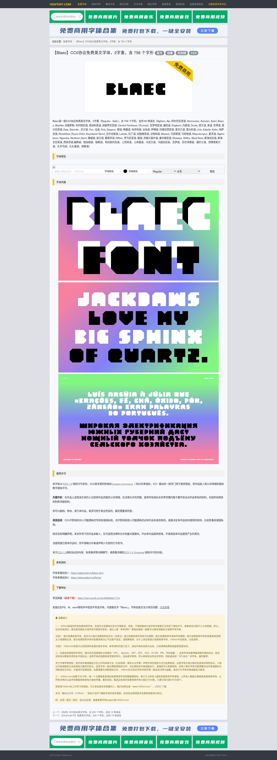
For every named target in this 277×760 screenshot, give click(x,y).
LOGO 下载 (160, 686)
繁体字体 (110, 4)
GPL (140, 652)
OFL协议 (183, 656)
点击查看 (164, 607)
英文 (159, 53)
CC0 (194, 53)
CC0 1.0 (62, 552)
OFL (116, 652)
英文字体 (124, 4)
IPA (162, 652)
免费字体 (82, 4)
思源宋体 (180, 4)
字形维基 (170, 652)
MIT (134, 652)
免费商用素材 (196, 4)
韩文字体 (152, 4)
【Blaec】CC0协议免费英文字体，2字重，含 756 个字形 (103, 41)
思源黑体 (166, 4)
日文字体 (138, 4)
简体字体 (96, 4)
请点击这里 (85, 699)
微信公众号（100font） (73, 693)
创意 (170, 53)
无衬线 (181, 53)
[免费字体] (60, 4)
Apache (125, 652)
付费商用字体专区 (217, 4)
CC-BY (154, 652)
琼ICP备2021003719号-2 (216, 755)
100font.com (66, 755)
